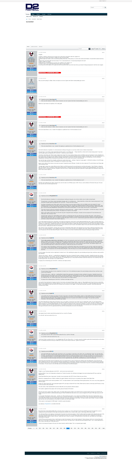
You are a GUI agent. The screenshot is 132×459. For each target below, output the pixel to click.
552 (71, 428)
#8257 (103, 193)
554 (78, 428)
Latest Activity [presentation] (34, 46)
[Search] (105, 7)
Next (104, 428)
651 (96, 428)
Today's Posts (29, 16)
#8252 (103, 78)
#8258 (103, 235)
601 (92, 428)
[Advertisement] (66, 33)
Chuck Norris (31, 128)
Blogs (33, 14)
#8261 (103, 311)
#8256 (103, 174)
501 (43, 428)
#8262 (103, 330)
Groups (43, 14)
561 (89, 428)
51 (36, 428)
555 (82, 428)
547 (54, 428)
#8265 (103, 408)
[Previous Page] (99, 49)
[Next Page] (100, 49)
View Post (55, 99)
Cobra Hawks (31, 83)
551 (68, 428)
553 (75, 428)
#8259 (103, 266)
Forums (27, 14)
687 (99, 428)
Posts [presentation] (28, 46)
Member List (35, 16)
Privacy (98, 453)
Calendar (41, 16)
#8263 (103, 348)
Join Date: (29, 65)
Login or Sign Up (102, 0)
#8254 (103, 122)
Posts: (30, 66)
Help (88, 453)
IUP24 (31, 180)
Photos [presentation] (40, 46)
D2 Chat (49, 14)
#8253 (103, 96)
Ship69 (31, 198)
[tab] (28, 47)
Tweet (32, 70)
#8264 (103, 369)
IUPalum (31, 57)
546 (50, 428)
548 (57, 428)
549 (61, 428)
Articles (38, 14)
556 (85, 428)
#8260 (103, 290)
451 (40, 428)
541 (47, 428)
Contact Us (93, 453)
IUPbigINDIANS (31, 146)
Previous (30, 428)
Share (32, 68)
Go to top (104, 453)
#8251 (103, 52)
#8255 (103, 140)
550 (64, 428)
